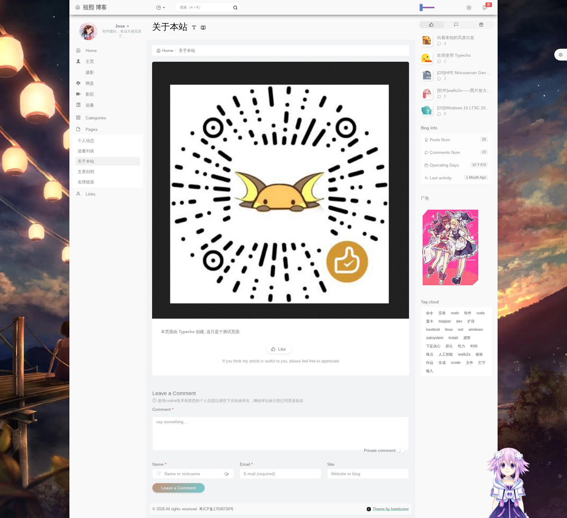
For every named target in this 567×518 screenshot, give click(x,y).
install (453, 338)
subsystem (434, 338)
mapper (445, 321)
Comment (162, 409)
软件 (467, 313)
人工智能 (446, 354)
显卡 (429, 321)
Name (159, 464)
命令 (429, 313)
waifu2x (464, 354)
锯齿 (479, 354)
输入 (429, 371)
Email (246, 464)
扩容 (471, 321)
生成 (442, 363)
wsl (460, 330)
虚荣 (466, 338)
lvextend (433, 330)
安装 (442, 313)
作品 (429, 363)
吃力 (461, 346)
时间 (474, 346)
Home (167, 50)
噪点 (429, 354)
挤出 (449, 346)
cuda (481, 313)
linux (449, 330)
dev (459, 321)
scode (456, 363)
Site (330, 464)
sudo (455, 313)
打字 (481, 363)
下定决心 (433, 346)
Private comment (379, 450)
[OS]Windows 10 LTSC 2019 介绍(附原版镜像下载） (485, 107)
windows (476, 330)
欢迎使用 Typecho (454, 55)
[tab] (431, 25)
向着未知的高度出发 (455, 37)
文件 (469, 363)
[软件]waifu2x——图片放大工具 (466, 90)
